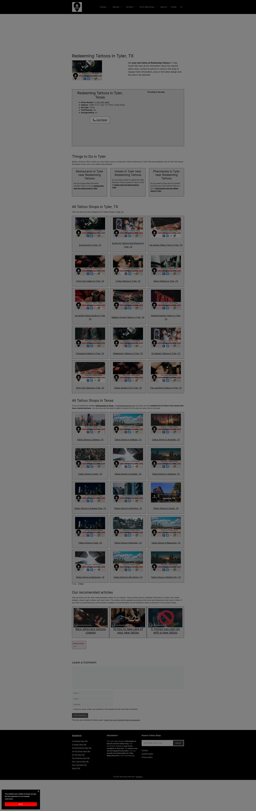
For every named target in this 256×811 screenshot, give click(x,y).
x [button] (38, 791)
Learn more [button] (9, 799)
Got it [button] (21, 804)
